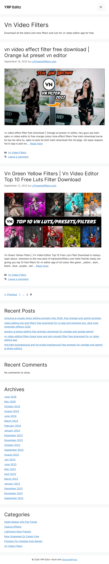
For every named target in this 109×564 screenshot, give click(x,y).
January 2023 (12, 483)
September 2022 (13, 498)
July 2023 (9, 459)
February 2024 (12, 425)
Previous (10, 294)
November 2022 (13, 493)
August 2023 (11, 454)
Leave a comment (18, 156)
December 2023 (13, 435)
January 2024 (12, 430)
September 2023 (14, 450)
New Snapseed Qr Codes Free (21, 536)
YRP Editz (12, 7)
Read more (36, 143)
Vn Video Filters (17, 152)
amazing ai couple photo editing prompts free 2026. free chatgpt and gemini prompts (52, 318)
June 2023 (10, 464)
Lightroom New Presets (17, 531)
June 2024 (10, 416)
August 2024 (11, 411)
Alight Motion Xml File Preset (20, 522)
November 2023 (13, 440)
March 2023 (11, 478)
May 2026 (10, 401)
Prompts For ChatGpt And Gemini (23, 541)
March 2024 (11, 421)
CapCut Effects (12, 526)
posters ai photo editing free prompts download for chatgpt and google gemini (49, 331)
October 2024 (12, 406)
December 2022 (13, 488)
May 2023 (10, 469)
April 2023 (10, 474)
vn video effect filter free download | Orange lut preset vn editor (46, 52)
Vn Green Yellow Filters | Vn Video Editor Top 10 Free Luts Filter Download (51, 176)
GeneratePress (69, 559)
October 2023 (12, 445)
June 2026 (10, 396)
